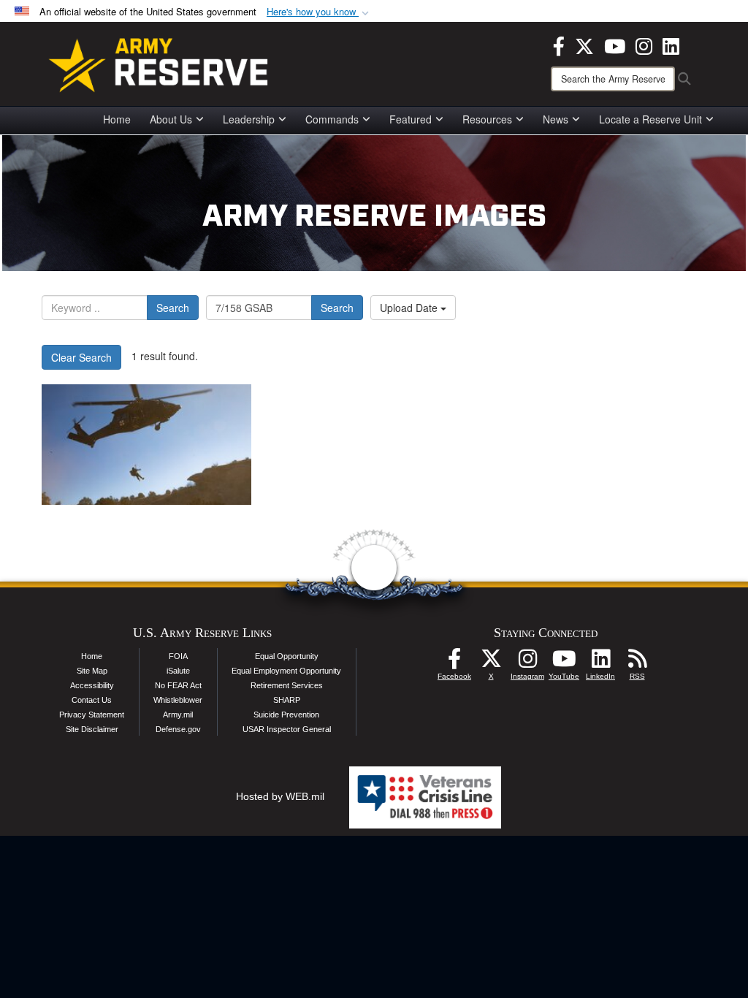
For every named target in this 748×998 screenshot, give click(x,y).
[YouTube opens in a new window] (614, 44)
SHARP (286, 700)
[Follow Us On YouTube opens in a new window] (564, 662)
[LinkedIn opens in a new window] (671, 44)
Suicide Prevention (286, 714)
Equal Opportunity (286, 656)
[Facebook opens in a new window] (559, 44)
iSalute (178, 670)
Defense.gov (178, 729)
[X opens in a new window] (584, 44)
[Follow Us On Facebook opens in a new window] (454, 662)
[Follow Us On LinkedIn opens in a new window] (600, 662)
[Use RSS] (637, 662)
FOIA (178, 656)
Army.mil (178, 714)
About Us (171, 119)
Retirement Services (287, 685)
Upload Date (410, 307)
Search (172, 307)
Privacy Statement (91, 714)
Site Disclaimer (92, 729)
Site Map (92, 670)
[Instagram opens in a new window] (644, 44)
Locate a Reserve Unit (650, 119)
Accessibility (92, 685)
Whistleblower (177, 700)
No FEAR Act (178, 685)
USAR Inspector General (287, 729)
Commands (332, 119)
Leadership (249, 119)
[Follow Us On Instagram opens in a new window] (527, 662)
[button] (319, 12)
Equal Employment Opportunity (286, 670)
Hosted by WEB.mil (280, 796)
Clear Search (81, 357)
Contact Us (92, 700)
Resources (487, 119)
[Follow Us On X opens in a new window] (491, 662)
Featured (410, 119)
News (555, 119)
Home (117, 119)
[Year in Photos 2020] (146, 444)
